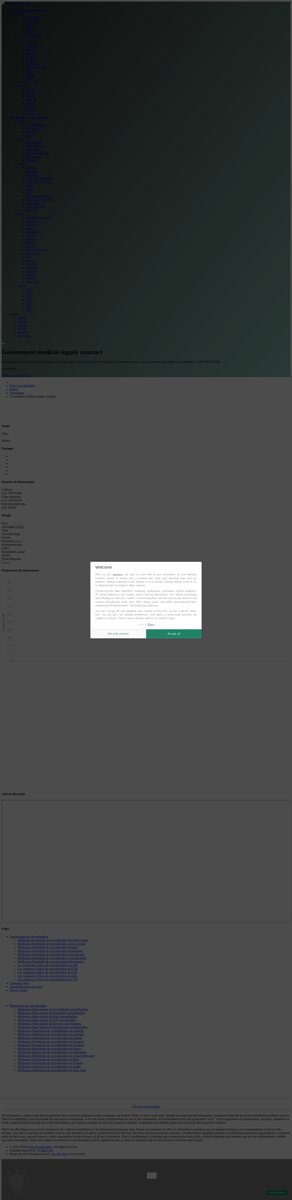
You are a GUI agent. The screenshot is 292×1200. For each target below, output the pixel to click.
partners (118, 574)
